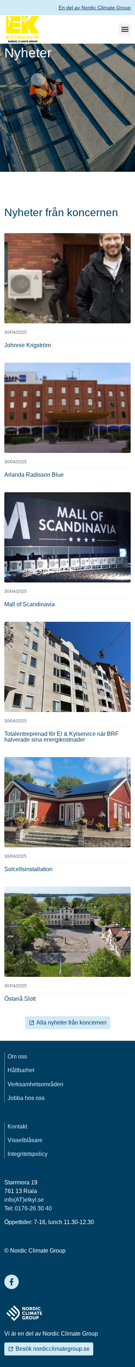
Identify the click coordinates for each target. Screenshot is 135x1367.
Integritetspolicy (28, 1154)
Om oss (17, 1056)
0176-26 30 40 (33, 1208)
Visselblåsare (25, 1140)
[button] (125, 29)
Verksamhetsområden (35, 1084)
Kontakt (17, 1126)
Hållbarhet (21, 1070)
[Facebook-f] (11, 1282)
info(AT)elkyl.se (24, 1200)
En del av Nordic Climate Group (95, 7)
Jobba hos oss (26, 1098)
